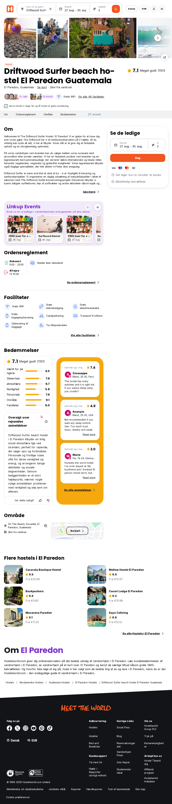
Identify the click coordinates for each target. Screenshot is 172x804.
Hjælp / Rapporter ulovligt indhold (97, 772)
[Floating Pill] (157, 38)
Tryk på (148, 736)
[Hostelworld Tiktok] (49, 728)
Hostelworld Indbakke (151, 780)
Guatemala (27, 87)
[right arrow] (97, 207)
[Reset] (50, 9)
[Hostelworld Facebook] (9, 728)
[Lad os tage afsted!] (116, 9)
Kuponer (76, 789)
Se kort (42, 87)
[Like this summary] (40, 500)
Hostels (93, 727)
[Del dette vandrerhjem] (164, 57)
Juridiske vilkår (57, 789)
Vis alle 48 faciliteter (91, 96)
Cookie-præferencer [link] (18, 797)
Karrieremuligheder (154, 745)
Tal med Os (95, 762)
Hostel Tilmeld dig (152, 762)
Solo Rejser (123, 762)
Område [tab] (48, 114)
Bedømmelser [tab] (68, 114)
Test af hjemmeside (119, 789)
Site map (140, 789)
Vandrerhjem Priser (124, 753)
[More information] (46, 422)
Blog (119, 736)
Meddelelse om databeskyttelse (25, 789)
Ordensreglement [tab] (26, 114)
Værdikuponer (94, 789)
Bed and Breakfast (94, 745)
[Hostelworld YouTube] (33, 728)
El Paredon (11, 87)
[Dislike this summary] (48, 500)
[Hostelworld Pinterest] (41, 728)
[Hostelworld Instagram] (25, 728)
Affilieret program (149, 771)
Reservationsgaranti (126, 745)
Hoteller (93, 736)
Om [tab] (6, 114)
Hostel (8, 64)
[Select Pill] (153, 9)
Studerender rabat (124, 771)
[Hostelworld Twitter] (17, 728)
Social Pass (123, 727)
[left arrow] (88, 207)
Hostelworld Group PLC (151, 727)
